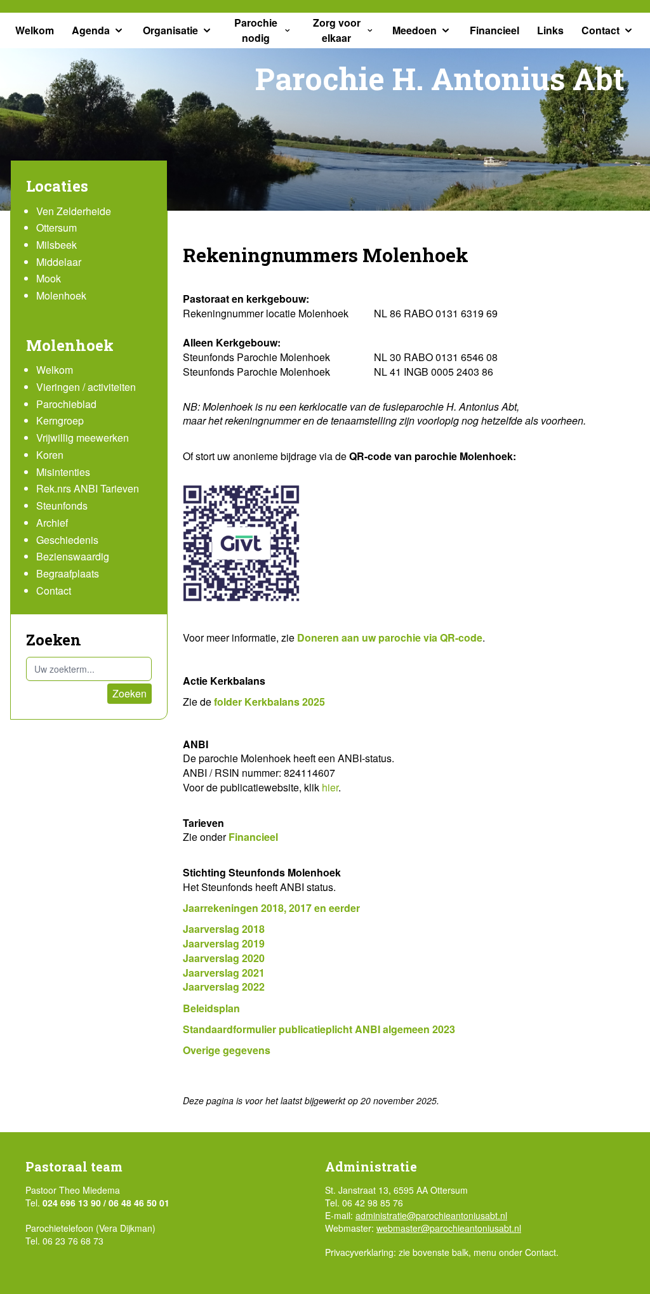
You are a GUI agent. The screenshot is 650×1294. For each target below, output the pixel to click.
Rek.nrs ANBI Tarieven (87, 488)
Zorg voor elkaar (337, 30)
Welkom (34, 30)
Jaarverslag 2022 (224, 986)
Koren (49, 454)
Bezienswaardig (72, 556)
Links (550, 30)
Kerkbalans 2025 (284, 701)
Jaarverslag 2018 (224, 928)
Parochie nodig (255, 30)
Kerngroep (60, 420)
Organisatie (170, 30)
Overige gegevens (226, 1050)
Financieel (494, 30)
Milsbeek (56, 244)
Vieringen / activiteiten (86, 387)
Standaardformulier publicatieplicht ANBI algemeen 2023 (319, 1029)
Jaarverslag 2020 (224, 958)
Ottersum (56, 227)
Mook (48, 278)
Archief (52, 522)
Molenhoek (61, 295)
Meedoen (414, 30)
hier (330, 787)
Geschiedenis (67, 539)
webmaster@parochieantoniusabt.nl (448, 1228)
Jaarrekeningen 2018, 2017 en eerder (271, 908)
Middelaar (58, 261)
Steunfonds (62, 505)
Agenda (91, 30)
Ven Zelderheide (73, 211)
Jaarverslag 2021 (224, 972)
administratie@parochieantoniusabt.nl (431, 1215)
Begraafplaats (67, 573)
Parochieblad (66, 404)
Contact (600, 30)
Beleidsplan (211, 1008)
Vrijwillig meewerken (82, 437)
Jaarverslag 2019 (224, 943)
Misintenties (63, 472)
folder (229, 701)
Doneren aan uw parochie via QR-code (389, 637)
